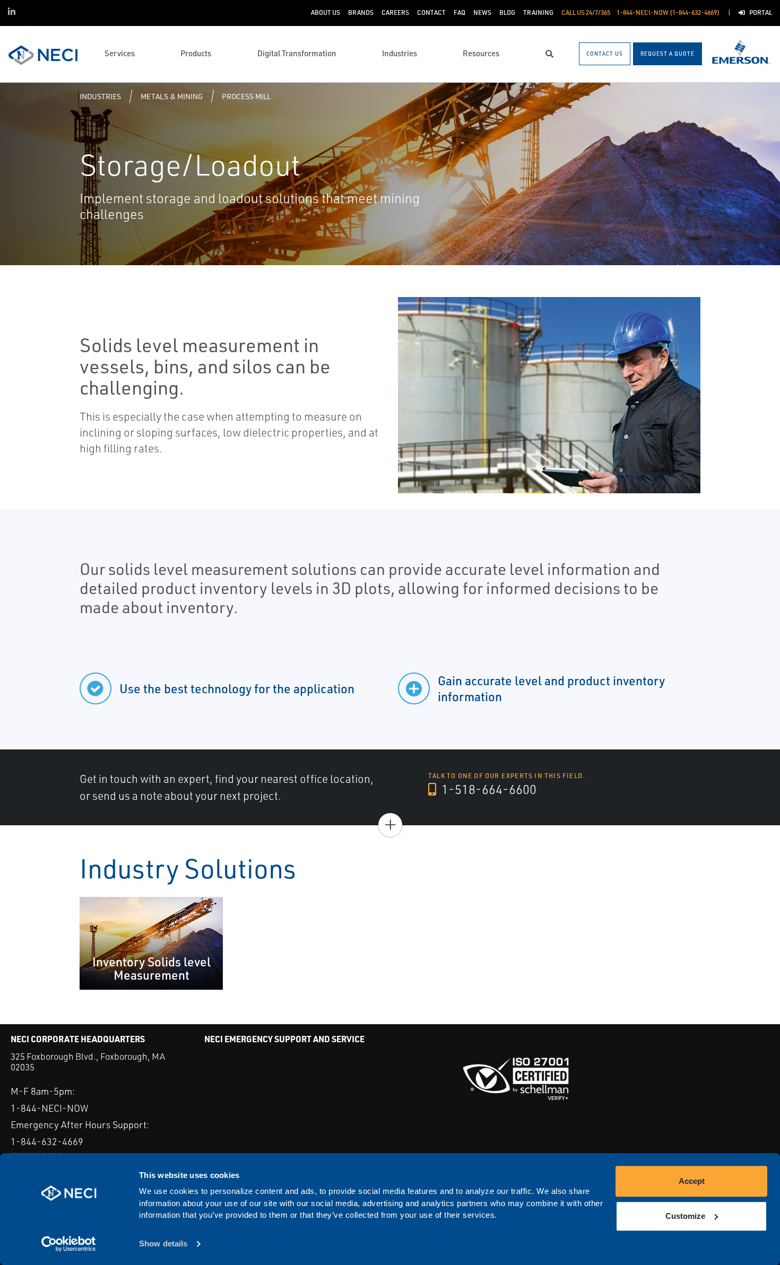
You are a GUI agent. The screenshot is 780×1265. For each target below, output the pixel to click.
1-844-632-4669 (47, 1141)
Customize (685, 1215)
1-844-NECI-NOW (49, 1108)
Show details (163, 1244)
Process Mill (246, 96)
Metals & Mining (172, 96)
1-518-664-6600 (487, 789)
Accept (692, 1180)
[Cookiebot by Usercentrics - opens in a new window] (68, 1244)
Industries (100, 96)
